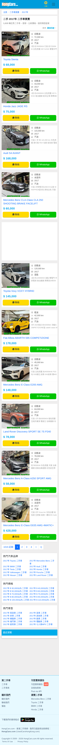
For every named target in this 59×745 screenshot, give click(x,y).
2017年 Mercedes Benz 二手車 (42, 562)
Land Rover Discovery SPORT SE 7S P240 (27, 431)
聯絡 (16, 71)
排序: (48, 28)
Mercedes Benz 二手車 (41, 698)
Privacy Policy (23, 742)
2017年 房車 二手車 (11, 616)
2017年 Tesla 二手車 (12, 569)
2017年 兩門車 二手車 (12, 621)
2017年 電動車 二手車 (39, 621)
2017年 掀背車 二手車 (12, 624)
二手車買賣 (14, 12)
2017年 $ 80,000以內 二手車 (15, 597)
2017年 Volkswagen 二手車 (15, 572)
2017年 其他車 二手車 (39, 616)
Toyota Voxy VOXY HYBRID (18, 291)
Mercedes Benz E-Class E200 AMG (22, 384)
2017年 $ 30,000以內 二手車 (15, 588)
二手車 (4, 684)
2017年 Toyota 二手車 (12, 561)
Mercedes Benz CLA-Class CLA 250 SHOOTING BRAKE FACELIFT (23, 202)
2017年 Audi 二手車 (38, 566)
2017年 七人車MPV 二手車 (41, 624)
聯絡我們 (5, 702)
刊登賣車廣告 (39, 684)
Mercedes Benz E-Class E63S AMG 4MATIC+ (28, 525)
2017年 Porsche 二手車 (40, 572)
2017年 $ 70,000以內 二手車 (15, 594)
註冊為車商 (36, 687)
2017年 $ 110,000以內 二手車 (42, 600)
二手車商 (5, 687)
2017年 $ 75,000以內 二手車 (42, 594)
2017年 (25, 12)
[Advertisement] (29, 241)
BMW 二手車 (36, 706)
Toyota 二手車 (37, 702)
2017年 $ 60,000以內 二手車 (42, 591)
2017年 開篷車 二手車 (12, 619)
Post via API (36, 691)
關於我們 (5, 698)
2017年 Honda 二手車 (39, 569)
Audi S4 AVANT (11, 153)
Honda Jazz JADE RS (15, 106)
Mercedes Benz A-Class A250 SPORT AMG (27, 478)
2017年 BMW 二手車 (12, 566)
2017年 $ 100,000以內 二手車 (16, 600)
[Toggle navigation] (53, 4)
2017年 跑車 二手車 (38, 619)
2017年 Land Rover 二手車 (41, 575)
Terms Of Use (7, 742)
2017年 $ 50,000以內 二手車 (15, 591)
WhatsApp (44, 71)
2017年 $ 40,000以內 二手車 (42, 588)
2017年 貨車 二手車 (38, 613)
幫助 (3, 706)
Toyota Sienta (10, 59)
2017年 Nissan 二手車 (12, 575)
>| (41, 547)
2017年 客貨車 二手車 (12, 613)
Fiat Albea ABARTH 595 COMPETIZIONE (26, 338)
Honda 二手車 (37, 709)
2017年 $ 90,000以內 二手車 (42, 597)
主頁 (5, 12)
